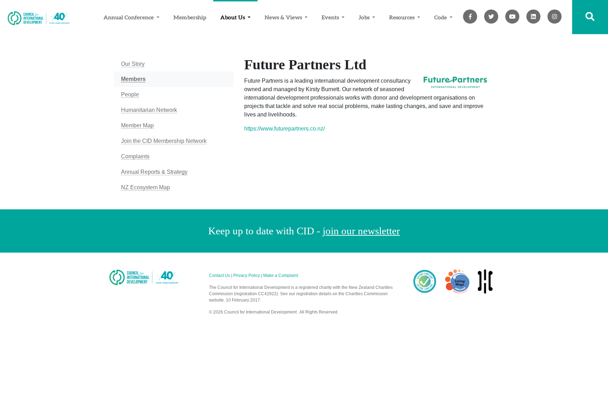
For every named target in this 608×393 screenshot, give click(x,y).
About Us (233, 17)
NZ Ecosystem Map (145, 187)
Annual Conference (129, 17)
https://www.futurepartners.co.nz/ (284, 129)
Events (331, 17)
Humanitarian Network (149, 110)
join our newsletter (361, 230)
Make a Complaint (280, 275)
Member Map (137, 125)
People (130, 94)
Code (441, 17)
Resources (402, 17)
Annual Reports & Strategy (154, 172)
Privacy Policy (246, 275)
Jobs (365, 17)
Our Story (133, 64)
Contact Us (219, 275)
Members (133, 79)
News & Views (284, 17)
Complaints (135, 156)
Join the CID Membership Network (164, 141)
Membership (189, 17)
